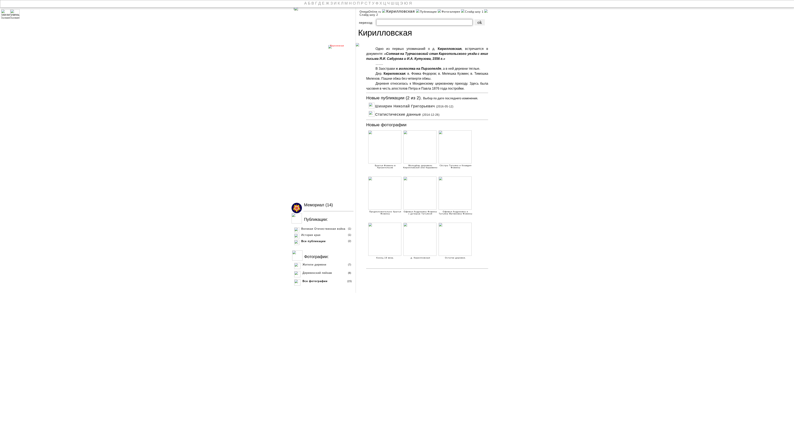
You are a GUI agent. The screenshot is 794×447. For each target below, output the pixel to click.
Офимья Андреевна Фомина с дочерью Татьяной (420, 212)
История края (310, 235)
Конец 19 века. (385, 258)
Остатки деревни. (455, 258)
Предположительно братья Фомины (385, 212)
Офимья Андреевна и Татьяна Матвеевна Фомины (455, 212)
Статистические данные (407, 114)
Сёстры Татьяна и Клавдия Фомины (455, 166)
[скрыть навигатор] (296, 9)
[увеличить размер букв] (5, 14)
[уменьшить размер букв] (15, 14)
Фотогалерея (451, 11)
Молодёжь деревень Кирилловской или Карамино (420, 166)
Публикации (429, 11)
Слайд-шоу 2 (369, 14)
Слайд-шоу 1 (474, 11)
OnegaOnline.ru (371, 11)
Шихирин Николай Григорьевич (414, 105)
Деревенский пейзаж (317, 273)
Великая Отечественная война (323, 228)
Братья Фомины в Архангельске (385, 166)
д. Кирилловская (420, 258)
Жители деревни (314, 264)
